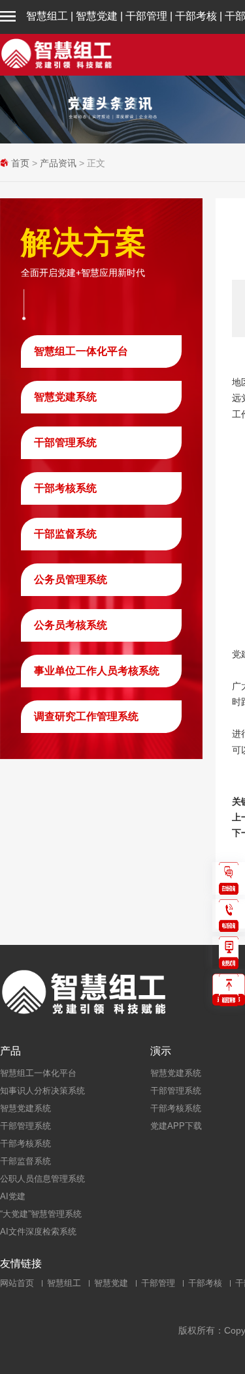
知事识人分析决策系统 (42, 1091)
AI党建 (12, 1196)
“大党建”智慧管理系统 (41, 1214)
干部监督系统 (65, 533)
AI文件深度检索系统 (38, 1231)
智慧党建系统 (65, 396)
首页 (20, 163)
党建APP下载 (176, 1126)
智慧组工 (47, 16)
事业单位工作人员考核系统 (96, 670)
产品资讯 (58, 163)
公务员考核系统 (70, 625)
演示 (160, 1051)
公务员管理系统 (70, 579)
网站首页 (17, 1283)
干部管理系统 (65, 442)
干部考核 (196, 16)
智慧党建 (97, 16)
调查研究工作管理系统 (86, 716)
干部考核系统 (65, 488)
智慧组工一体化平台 (81, 351)
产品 (10, 1051)
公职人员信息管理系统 (42, 1179)
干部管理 (146, 16)
